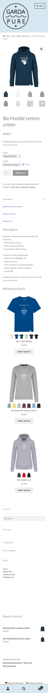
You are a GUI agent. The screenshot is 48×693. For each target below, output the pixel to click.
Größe (5, 161)
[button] (41, 49)
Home (8, 36)
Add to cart (20, 173)
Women (33, 187)
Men (13, 36)
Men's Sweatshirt (23, 36)
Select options (24, 351)
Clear (27, 164)
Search (24, 689)
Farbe (5, 152)
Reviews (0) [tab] (7, 221)
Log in (5, 569)
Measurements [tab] (9, 214)
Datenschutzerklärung (12, 662)
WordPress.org (8, 577)
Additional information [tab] (12, 206)
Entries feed (7, 571)
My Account (8, 689)
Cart (37, 686)
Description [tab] (8, 199)
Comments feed (9, 574)
